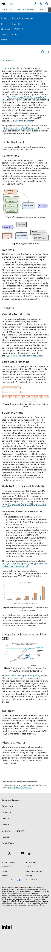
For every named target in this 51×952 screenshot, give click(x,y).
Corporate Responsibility (13, 831)
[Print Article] (42, 52)
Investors (6, 818)
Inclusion (6, 837)
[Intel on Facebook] (3, 853)
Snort (17, 121)
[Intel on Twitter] (9, 853)
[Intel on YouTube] (22, 853)
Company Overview (11, 800)
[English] (41, 3)
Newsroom (7, 812)
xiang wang (9, 60)
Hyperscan (7, 68)
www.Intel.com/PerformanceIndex (20, 787)
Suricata (29, 121)
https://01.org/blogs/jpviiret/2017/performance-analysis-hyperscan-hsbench (25, 565)
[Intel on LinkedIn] (16, 853)
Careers (5, 824)
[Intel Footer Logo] (7, 927)
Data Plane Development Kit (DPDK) (23, 675)
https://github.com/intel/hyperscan (20, 128)
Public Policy (8, 843)
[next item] (49, 9)
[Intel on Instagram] (29, 853)
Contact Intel (8, 806)
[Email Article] (47, 52)
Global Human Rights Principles (25, 901)
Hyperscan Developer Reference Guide (24, 356)
